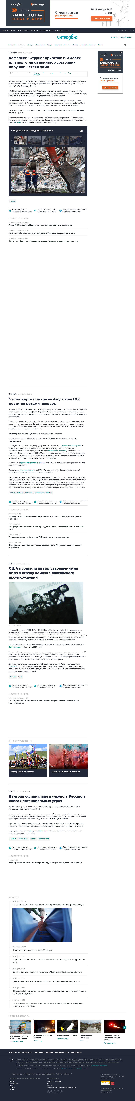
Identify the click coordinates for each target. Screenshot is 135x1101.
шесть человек (15, 123)
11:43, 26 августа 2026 (25, 394)
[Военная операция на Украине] (44, 1033)
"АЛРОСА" (13, 666)
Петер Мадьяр (43, 839)
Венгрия (13, 839)
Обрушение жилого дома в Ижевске (32, 130)
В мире (30, 45)
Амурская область (16, 492)
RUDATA (49, 1085)
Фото (100, 45)
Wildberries (31, 294)
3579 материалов (16, 1042)
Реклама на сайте (62, 1052)
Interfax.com (34, 30)
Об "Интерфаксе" (23, 30)
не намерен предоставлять (38, 831)
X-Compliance (14, 1083)
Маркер (12, 1087)
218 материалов (109, 1043)
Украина (33, 839)
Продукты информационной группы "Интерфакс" (41, 1074)
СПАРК (12, 1081)
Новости (83, 45)
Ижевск (12, 201)
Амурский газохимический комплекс (38, 492)
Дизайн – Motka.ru (106, 1092)
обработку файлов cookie (99, 1065)
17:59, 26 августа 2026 (23, 791)
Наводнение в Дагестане (86, 1036)
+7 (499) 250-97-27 (81, 1069)
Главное (12, 45)
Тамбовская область (17, 294)
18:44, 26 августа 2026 (25, 257)
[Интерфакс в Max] (61, 1091)
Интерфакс (67, 37)
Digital (75, 45)
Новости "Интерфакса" (54, 1081)
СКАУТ (12, 1085)
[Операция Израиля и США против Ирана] (20, 1034)
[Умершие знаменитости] (67, 1033)
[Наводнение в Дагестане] (90, 1033)
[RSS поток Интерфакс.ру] (58, 1091)
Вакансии (49, 1052)
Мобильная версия (8, 30)
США (20, 677)
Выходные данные (106, 1090)
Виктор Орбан (23, 839)
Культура (58, 45)
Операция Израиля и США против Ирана (19, 1037)
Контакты (13, 1052)
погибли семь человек (56, 451)
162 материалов (86, 1041)
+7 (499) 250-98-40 (66, 1069)
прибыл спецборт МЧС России (32, 463)
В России (21, 45)
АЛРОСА (13, 677)
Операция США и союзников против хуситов (112, 1037)
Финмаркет (59, 30)
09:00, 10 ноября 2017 (25, 53)
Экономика (40, 45)
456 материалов (63, 1039)
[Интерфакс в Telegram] (51, 1091)
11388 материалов (40, 1041)
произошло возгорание (71, 446)
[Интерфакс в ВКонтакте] (55, 1091)
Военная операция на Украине (43, 1036)
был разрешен (15, 647)
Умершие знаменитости (67, 1035)
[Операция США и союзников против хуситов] (114, 1033)
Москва (67, 45)
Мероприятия (76, 1052)
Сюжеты (92, 45)
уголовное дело (26, 470)
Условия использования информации (112, 1088)
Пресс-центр (39, 1052)
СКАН (49, 1083)
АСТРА (12, 1089)
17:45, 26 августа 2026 (23, 563)
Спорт (49, 45)
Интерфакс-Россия (46, 30)
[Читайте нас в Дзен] (48, 1091)
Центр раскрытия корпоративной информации (61, 1087)
